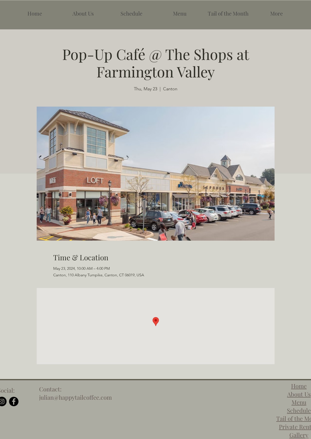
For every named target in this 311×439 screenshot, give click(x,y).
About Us (299, 394)
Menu (299, 402)
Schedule (299, 410)
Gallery (298, 435)
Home (299, 386)
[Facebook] (13, 401)
